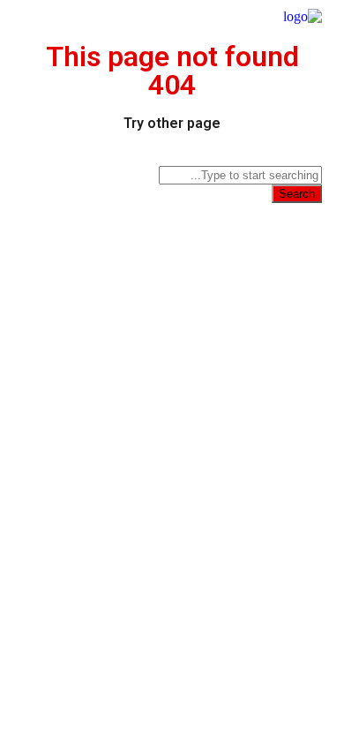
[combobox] (240, 175)
